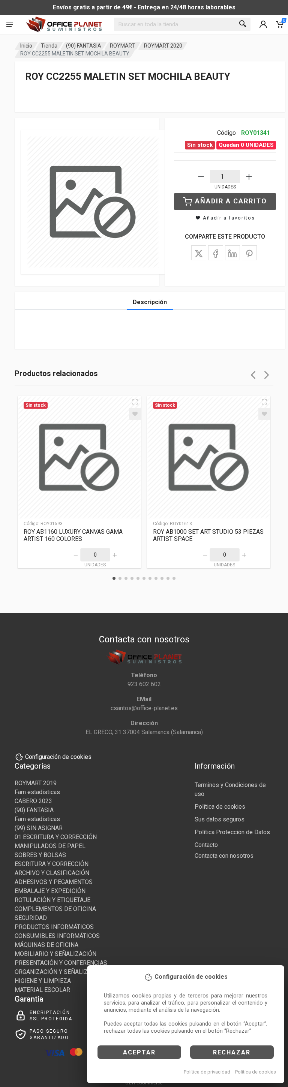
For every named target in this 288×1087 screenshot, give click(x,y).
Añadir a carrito (231, 201)
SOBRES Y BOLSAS (40, 855)
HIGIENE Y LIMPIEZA (43, 980)
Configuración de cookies (58, 756)
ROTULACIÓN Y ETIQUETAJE (52, 899)
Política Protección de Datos (232, 832)
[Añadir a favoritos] (135, 414)
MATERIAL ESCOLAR (42, 989)
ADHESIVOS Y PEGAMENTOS (54, 881)
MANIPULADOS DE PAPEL (50, 846)
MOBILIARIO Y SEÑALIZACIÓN (55, 953)
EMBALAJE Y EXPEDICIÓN (50, 890)
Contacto (206, 844)
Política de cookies (255, 1072)
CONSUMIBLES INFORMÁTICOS (57, 935)
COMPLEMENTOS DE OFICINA (55, 908)
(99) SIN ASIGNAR (39, 828)
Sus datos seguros (219, 819)
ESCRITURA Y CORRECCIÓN (51, 864)
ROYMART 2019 (36, 783)
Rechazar (231, 1052)
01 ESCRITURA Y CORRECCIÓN (56, 837)
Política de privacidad (207, 1072)
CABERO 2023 (33, 801)
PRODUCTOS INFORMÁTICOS (54, 926)
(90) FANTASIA (83, 46)
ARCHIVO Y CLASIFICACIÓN (52, 872)
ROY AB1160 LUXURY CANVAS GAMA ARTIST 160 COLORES (73, 535)
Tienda (49, 46)
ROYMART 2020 (163, 46)
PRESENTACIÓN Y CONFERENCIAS (61, 962)
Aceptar (139, 1052)
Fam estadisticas (37, 792)
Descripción (150, 302)
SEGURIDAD (31, 917)
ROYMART (122, 46)
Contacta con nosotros (224, 855)
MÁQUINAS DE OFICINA (46, 944)
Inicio (26, 46)
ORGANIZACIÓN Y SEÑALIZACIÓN (60, 971)
